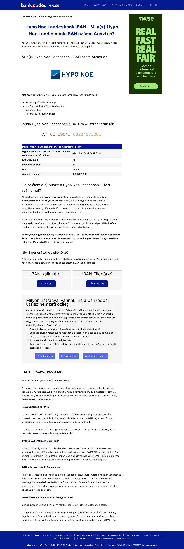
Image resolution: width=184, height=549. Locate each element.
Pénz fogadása (45, 356)
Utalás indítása (68, 356)
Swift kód (100, 5)
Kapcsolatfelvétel (133, 535)
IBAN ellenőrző (83, 538)
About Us (47, 535)
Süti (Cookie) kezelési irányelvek (90, 535)
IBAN (87, 5)
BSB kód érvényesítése (103, 538)
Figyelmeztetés (114, 535)
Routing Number (121, 5)
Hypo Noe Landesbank (60, 16)
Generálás (46, 283)
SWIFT (34, 440)
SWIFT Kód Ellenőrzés (63, 538)
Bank (43, 16)
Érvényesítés (97, 283)
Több (139, 5)
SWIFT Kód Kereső (151, 535)
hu (155, 5)
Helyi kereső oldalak (30, 535)
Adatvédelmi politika (63, 535)
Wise (46, 321)
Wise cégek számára (95, 356)
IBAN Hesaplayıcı (124, 538)
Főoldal (26, 16)
